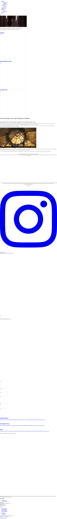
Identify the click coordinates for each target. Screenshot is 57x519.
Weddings (4, 3)
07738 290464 (4, 500)
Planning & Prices (5, 2)
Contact (4, 10)
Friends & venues (4, 8)
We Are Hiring (5, 11)
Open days (3, 9)
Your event (3, 1)
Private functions (5, 4)
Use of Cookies (4, 514)
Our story (3, 5)
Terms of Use (3, 513)
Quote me (28, 185)
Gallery (3, 7)
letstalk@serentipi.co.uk (5, 501)
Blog (2, 12)
